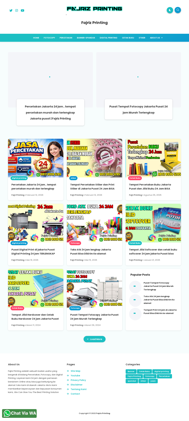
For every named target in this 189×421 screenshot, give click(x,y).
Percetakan (164, 376)
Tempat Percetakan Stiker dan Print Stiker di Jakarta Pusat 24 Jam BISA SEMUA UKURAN (92, 188)
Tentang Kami (78, 389)
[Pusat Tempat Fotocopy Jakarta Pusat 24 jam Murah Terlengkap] (138, 79)
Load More (96, 339)
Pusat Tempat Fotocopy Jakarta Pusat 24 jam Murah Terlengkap (159, 286)
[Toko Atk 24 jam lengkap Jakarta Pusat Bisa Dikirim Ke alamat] (135, 306)
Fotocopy (75, 243)
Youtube (75, 375)
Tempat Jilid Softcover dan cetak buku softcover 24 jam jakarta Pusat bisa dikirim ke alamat (153, 253)
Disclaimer (76, 384)
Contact (75, 393)
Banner (131, 371)
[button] (170, 10)
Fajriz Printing (134, 376)
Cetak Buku (135, 178)
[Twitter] (10, 11)
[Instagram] (16, 11)
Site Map (75, 371)
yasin (153, 381)
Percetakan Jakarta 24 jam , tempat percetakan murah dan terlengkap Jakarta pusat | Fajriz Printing (50, 112)
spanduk (132, 381)
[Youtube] (22, 11)
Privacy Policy (78, 380)
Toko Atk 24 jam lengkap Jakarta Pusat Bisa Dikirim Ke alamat (159, 300)
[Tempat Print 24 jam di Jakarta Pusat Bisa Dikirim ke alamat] (135, 319)
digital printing (19, 178)
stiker (73, 178)
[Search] (178, 10)
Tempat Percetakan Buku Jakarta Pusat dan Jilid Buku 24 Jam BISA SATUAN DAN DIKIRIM (150, 188)
